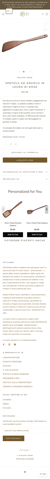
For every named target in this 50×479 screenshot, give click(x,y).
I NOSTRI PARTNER (11, 357)
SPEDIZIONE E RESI (11, 378)
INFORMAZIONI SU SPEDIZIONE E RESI (23, 172)
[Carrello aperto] (47, 14)
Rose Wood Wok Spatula (37, 223)
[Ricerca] (43, 14)
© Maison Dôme (25, 455)
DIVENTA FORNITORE (12, 361)
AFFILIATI (7, 366)
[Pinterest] (15, 344)
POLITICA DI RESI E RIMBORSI (16, 374)
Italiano (23, 450)
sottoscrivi (13, 438)
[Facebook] (4, 344)
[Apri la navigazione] (3, 14)
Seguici (6, 403)
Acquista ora (25, 160)
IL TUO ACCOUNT (10, 370)
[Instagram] (9, 344)
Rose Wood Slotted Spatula (13, 224)
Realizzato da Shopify (25, 459)
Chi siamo (7, 408)
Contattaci (7, 399)
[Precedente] (19, 71)
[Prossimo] (30, 71)
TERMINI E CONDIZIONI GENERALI (17, 386)
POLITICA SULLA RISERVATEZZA (17, 382)
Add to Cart (13, 234)
